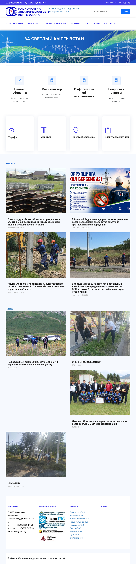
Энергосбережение (84, 137)
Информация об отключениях (84, 92)
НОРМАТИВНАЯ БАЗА (56, 24)
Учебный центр (77, 538)
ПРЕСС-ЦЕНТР (92, 24)
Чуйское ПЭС (75, 535)
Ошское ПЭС (75, 528)
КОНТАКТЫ (109, 24)
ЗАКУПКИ (75, 24)
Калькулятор (52, 89)
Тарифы (13, 137)
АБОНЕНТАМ (34, 24)
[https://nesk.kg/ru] (27, 11)
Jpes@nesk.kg (15, 2)
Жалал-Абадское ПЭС (79, 519)
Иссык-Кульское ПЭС (79, 522)
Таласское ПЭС (76, 531)
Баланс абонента (20, 91)
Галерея (9, 309)
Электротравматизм (117, 137)
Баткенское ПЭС (77, 515)
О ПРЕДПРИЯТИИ (14, 24)
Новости (10, 163)
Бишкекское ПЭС (77, 512)
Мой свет (46, 137)
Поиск (125, 11)
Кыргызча (111, 2)
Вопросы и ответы (116, 91)
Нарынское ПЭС (77, 525)
